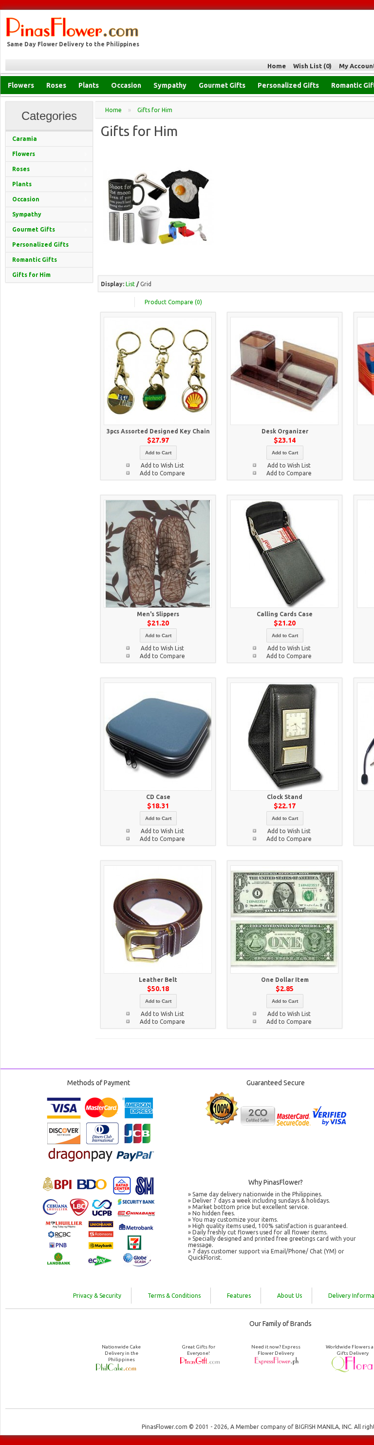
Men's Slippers (158, 614)
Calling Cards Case (285, 614)
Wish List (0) (312, 65)
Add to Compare (162, 473)
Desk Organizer (285, 431)
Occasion (126, 85)
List (130, 284)
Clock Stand (284, 797)
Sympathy (170, 85)
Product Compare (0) (173, 302)
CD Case (158, 797)
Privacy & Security (97, 1295)
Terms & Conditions (174, 1295)
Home (276, 65)
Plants (88, 85)
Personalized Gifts (288, 85)
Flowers (21, 85)
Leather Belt (158, 979)
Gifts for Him (154, 110)
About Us (289, 1295)
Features (239, 1295)
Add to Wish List (162, 465)
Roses (56, 85)
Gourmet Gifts (222, 85)
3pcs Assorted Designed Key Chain (158, 431)
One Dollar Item (285, 979)
